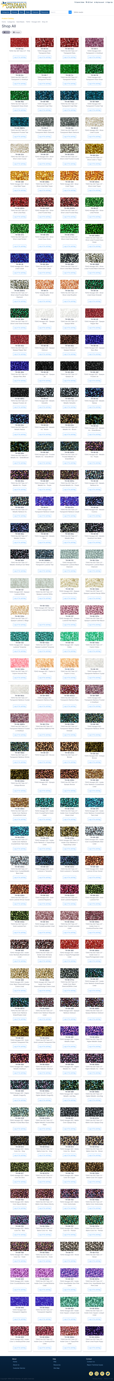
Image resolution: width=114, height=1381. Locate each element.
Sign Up (110, 2)
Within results (78, 12)
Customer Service (19, 1368)
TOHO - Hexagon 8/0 (33, 22)
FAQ (55, 1362)
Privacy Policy (97, 1379)
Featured (35, 12)
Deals (28, 12)
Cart (90, 2)
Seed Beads (20, 22)
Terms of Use (108, 1379)
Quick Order (80, 2)
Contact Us (91, 1362)
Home (4, 22)
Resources (44, 12)
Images (16, 32)
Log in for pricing (19, 57)
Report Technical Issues (95, 1365)
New (21, 12)
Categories (5, 12)
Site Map (56, 1368)
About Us (16, 1365)
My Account (100, 2)
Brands (14, 12)
